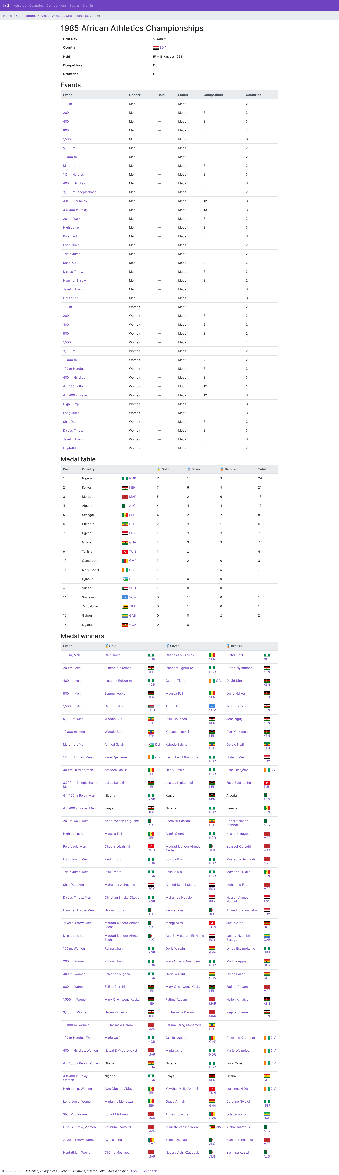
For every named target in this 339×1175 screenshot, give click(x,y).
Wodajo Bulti (114, 719)
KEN (132, 487)
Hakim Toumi (114, 910)
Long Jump (71, 245)
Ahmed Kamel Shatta (181, 885)
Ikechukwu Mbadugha (182, 757)
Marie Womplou (238, 1050)
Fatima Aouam (237, 987)
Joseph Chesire (237, 706)
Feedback (150, 1171)
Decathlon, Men (74, 936)
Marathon (70, 166)
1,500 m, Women (75, 999)
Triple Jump (71, 254)
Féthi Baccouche (238, 783)
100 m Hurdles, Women (80, 1038)
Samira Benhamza (239, 1140)
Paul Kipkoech (176, 719)
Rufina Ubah (114, 948)
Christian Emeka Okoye (122, 897)
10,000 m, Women (76, 1025)
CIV (131, 570)
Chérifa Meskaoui (117, 1152)
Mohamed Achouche (120, 885)
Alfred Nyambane (239, 668)
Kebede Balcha (176, 744)
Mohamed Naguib (179, 897)
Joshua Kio (174, 859)
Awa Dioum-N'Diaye (119, 1089)
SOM (132, 597)
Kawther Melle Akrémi (182, 1089)
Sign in (88, 5)
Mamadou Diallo (238, 872)
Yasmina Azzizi (237, 1152)
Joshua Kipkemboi (179, 783)
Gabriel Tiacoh (176, 681)
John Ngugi (234, 719)
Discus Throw (73, 271)
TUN (132, 551)
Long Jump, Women (77, 1101)
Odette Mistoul (237, 1114)
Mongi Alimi (174, 923)
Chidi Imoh (112, 655)
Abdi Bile (172, 706)
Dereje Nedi (235, 744)
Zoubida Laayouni (118, 1127)
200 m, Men (72, 668)
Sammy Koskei (115, 693)
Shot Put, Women (75, 1114)
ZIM (131, 606)
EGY (162, 47)
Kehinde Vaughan (117, 974)
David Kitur (234, 681)
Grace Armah (175, 1101)
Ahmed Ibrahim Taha (241, 910)
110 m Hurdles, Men (77, 757)
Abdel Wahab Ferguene (122, 821)
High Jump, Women (77, 1089)
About (135, 1171)
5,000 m (69, 148)
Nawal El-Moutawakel (121, 1050)
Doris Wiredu (175, 948)
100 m (67, 104)
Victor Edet (234, 655)
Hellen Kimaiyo (237, 999)
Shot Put (69, 263)
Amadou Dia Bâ (116, 770)
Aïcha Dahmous (238, 1127)
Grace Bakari (235, 974)
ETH (132, 524)
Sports (75, 5)
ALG (132, 506)
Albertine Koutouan (240, 1038)
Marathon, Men (74, 744)
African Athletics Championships (65, 16)
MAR (132, 497)
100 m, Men (71, 655)
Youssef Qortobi (238, 846)
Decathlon (70, 298)
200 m (68, 113)
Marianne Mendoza (119, 1101)
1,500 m (69, 139)
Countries (36, 5)
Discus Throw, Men (77, 897)
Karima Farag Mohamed (183, 1025)
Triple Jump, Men (75, 872)
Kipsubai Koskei (177, 732)
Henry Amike (175, 770)
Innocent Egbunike (179, 668)
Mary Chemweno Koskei (183, 987)
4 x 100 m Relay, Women (81, 1063)
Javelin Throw (73, 289)
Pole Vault (70, 236)
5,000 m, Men (73, 719)
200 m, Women (74, 961)
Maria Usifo (113, 1038)
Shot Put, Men (73, 885)
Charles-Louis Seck (180, 655)
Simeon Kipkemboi (118, 668)
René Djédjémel (116, 757)
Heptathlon (71, 448)
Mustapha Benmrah (240, 859)
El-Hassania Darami (180, 1012)
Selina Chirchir (115, 987)
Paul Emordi (113, 859)
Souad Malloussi (117, 1114)
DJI (131, 579)
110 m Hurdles (73, 174)
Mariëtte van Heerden (182, 1127)
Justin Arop (234, 923)
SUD (132, 588)
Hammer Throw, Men (78, 910)
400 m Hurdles (74, 183)
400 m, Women (74, 974)
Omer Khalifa (114, 706)
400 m (68, 121)
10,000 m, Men (74, 732)
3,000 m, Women (75, 1012)
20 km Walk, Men (75, 821)
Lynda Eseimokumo (240, 948)
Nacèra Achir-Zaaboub (182, 1152)
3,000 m (69, 351)
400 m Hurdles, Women (80, 1050)
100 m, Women (74, 948)
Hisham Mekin (236, 757)
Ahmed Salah (114, 744)
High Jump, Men (75, 834)
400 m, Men (72, 681)
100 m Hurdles (73, 369)
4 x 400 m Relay (75, 210)
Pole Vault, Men (74, 846)
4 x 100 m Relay (75, 201)
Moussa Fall (174, 693)
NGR (132, 478)
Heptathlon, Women (77, 1152)
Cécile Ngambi (176, 1038)
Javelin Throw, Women (79, 1140)
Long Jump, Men (75, 859)
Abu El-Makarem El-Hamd (185, 936)
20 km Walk (71, 219)
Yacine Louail (175, 910)
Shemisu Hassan (178, 821)
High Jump (71, 227)
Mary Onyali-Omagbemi (183, 961)
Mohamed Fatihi (238, 885)
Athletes (20, 5)
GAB (132, 615)
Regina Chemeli (237, 1012)
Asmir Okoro (175, 834)
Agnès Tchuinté (177, 1114)
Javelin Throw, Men (77, 923)
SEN (132, 515)
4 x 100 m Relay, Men (79, 795)
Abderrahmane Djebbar (237, 823)
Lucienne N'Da (237, 1089)
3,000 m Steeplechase (79, 192)
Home (7, 16)
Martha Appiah (237, 961)
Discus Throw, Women (79, 1127)
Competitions (56, 5)
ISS (6, 5)
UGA (132, 625)
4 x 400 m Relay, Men (79, 808)
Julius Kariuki (114, 783)
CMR (132, 560)
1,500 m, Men (73, 706)
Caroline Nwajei (238, 1101)
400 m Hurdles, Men (78, 770)
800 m (68, 130)
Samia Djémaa (176, 1140)
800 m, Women (74, 987)
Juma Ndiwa (235, 693)
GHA (132, 542)
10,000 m (70, 157)
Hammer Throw (74, 280)
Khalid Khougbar (238, 834)
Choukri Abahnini (117, 846)
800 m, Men (72, 693)
